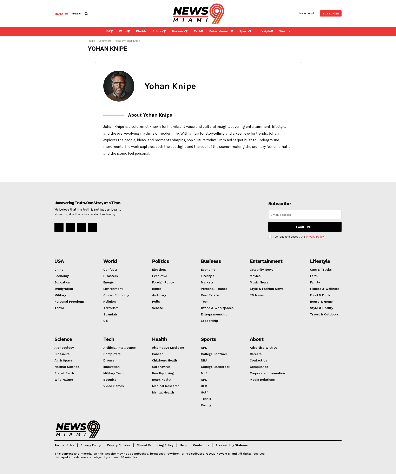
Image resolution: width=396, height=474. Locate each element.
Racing (206, 405)
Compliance (259, 367)
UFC (204, 386)
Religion (109, 301)
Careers (256, 354)
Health (159, 339)
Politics (160, 261)
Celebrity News (261, 269)
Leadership (209, 321)
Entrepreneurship (214, 314)
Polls (156, 301)
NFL (204, 348)
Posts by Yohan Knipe (127, 41)
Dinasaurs (62, 354)
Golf (204, 392)
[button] (81, 13)
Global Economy (116, 295)
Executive (159, 276)
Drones (108, 360)
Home (91, 41)
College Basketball (215, 367)
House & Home (321, 301)
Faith (314, 276)
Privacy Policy (315, 236)
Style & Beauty (321, 308)
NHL (204, 380)
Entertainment (266, 261)
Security (109, 380)
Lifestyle (207, 276)
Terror (59, 308)
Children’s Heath (164, 360)
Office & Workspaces (217, 308)
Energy (108, 282)
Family (315, 282)
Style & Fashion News (266, 289)
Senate (157, 308)
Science (63, 339)
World (110, 261)
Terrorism (110, 308)
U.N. (106, 321)
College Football (214, 354)
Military (60, 295)
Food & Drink (320, 295)
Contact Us (258, 360)
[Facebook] (59, 227)
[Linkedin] (81, 227)
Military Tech (113, 373)
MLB (204, 373)
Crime (58, 269)
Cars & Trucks (321, 269)
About (256, 339)
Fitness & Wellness (324, 289)
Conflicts (110, 269)
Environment (113, 289)
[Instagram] (70, 227)
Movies (255, 276)
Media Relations (262, 380)
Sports (208, 339)
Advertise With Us (263, 348)
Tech (205, 301)
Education (62, 282)
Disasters (110, 276)
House (156, 289)
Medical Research (165, 386)
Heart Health (162, 380)
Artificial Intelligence (119, 348)
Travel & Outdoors (324, 314)
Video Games (113, 386)
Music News (259, 282)
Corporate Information (267, 373)
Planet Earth (64, 373)
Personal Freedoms (69, 301)
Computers (111, 354)
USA (59, 261)
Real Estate (210, 295)
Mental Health (163, 392)
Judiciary (159, 295)
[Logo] (78, 429)
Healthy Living (163, 373)
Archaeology (64, 348)
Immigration (63, 289)
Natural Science (66, 367)
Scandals (110, 314)
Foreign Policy (163, 282)
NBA (204, 360)
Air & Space (63, 360)
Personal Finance (214, 289)
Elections (159, 269)
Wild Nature (63, 380)
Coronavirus (161, 367)
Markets (207, 282)
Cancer (157, 354)
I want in (303, 226)
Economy (61, 276)
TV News (257, 295)
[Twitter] (92, 227)
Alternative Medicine (168, 348)
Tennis (206, 399)
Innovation (111, 367)
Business (211, 261)
